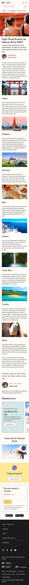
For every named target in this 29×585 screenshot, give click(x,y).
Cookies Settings (6, 577)
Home (3, 10)
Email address (9, 494)
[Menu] (26, 2)
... (7, 10)
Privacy (13, 574)
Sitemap (4, 571)
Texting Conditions (20, 574)
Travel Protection (6, 574)
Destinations (13, 10)
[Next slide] (26, 417)
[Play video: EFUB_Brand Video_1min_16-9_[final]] (14, 452)
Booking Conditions (11, 571)
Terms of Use (21, 571)
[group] (13, 417)
